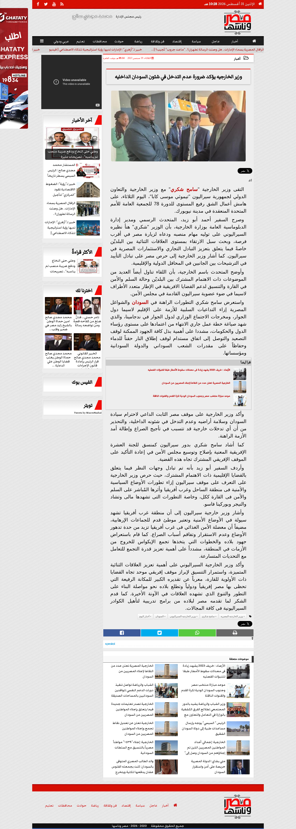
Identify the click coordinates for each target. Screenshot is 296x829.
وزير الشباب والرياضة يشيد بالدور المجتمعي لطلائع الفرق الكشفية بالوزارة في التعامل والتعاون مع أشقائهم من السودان (203, 709)
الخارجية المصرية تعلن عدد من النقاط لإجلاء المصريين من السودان (196, 383)
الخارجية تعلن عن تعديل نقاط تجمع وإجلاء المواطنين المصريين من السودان (133, 728)
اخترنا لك (84, 290)
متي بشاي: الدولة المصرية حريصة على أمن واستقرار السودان (208, 766)
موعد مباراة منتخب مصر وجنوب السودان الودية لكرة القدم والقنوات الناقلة (191, 396)
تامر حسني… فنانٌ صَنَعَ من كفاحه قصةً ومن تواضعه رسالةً (87, 321)
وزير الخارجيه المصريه (232, 616)
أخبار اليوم (144, 616)
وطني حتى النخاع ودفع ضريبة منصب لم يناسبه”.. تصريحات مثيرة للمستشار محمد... (73, 266)
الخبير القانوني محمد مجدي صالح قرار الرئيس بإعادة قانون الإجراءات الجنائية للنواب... (87, 361)
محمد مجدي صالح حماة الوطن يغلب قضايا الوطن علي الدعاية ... (58, 359)
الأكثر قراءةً (82, 252)
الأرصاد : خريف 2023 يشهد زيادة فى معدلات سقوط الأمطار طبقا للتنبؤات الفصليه (189, 370)
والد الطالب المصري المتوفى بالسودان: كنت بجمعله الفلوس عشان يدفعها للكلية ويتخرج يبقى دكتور (132, 767)
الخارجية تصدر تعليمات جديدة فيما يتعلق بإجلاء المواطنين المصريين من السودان (132, 709)
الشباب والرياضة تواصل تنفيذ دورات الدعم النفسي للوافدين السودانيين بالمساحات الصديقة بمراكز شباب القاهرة (132, 690)
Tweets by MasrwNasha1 (88, 413)
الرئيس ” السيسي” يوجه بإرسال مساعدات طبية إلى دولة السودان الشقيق (203, 728)
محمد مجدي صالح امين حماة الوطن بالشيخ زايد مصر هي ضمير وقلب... (58, 323)
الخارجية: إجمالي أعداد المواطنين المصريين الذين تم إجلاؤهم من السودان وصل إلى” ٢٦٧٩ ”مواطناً (204, 748)
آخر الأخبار (82, 120)
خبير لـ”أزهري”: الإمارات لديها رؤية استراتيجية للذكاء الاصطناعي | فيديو (95, 49)
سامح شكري (184, 189)
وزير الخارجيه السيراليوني (183, 616)
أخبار (237, 58)
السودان (140, 302)
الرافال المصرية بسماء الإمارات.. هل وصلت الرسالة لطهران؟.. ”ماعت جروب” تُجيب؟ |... (207, 49)
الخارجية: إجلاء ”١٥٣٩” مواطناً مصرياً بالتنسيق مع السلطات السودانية (133, 747)
